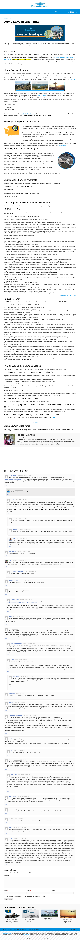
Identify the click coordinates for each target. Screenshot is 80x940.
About (18, 12)
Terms (31, 929)
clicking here (62, 145)
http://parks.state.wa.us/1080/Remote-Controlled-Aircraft (22, 602)
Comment (6, 875)
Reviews (60, 12)
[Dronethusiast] (40, 5)
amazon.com (26, 934)
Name (6, 890)
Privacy (24, 929)
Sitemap (36, 929)
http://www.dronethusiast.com (13, 479)
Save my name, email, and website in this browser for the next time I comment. (25, 896)
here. (54, 417)
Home (4, 929)
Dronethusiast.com (7, 933)
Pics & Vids (37, 12)
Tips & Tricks (25, 12)
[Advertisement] (40, 458)
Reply (6, 485)
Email (29, 890)
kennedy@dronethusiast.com (26, 437)
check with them (42, 95)
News (43, 12)
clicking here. (72, 79)
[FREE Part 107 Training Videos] (68, 295)
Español (55, 12)
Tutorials (32, 12)
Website (53, 890)
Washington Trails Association (28, 113)
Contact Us (48, 12)
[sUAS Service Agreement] (40, 422)
